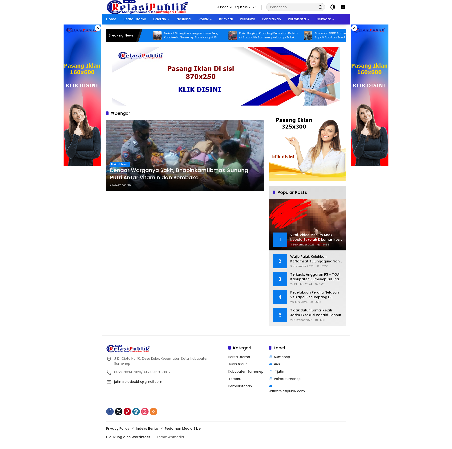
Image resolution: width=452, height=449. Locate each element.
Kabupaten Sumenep (245, 371)
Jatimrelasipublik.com (287, 391)
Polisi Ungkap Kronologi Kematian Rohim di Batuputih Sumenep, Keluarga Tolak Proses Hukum (250, 36)
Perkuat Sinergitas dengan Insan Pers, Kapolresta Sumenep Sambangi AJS (173, 35)
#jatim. (280, 371)
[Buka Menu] (343, 7)
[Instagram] (145, 411)
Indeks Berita (147, 428)
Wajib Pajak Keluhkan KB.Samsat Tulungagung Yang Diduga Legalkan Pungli (316, 259)
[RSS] (153, 411)
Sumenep (282, 357)
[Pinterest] (127, 411)
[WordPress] (136, 411)
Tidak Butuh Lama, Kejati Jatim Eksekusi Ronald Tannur (315, 312)
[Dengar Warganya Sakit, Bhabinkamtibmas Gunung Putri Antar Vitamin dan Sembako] (185, 155)
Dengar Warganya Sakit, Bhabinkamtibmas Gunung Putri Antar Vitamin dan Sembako (179, 174)
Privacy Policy (117, 428)
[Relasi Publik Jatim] (147, 6)
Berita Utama (120, 164)
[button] (320, 7)
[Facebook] (110, 411)
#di (277, 364)
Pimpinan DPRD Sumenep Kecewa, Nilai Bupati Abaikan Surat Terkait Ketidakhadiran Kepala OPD (324, 36)
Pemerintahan (240, 386)
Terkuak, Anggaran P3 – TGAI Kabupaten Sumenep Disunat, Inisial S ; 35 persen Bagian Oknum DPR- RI (315, 277)
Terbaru (234, 378)
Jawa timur (237, 364)
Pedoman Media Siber (183, 428)
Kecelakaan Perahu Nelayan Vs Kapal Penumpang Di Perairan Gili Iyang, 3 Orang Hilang (314, 294)
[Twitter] (118, 411)
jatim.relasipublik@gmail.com (138, 381)
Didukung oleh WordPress (128, 437)
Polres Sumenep (287, 378)
